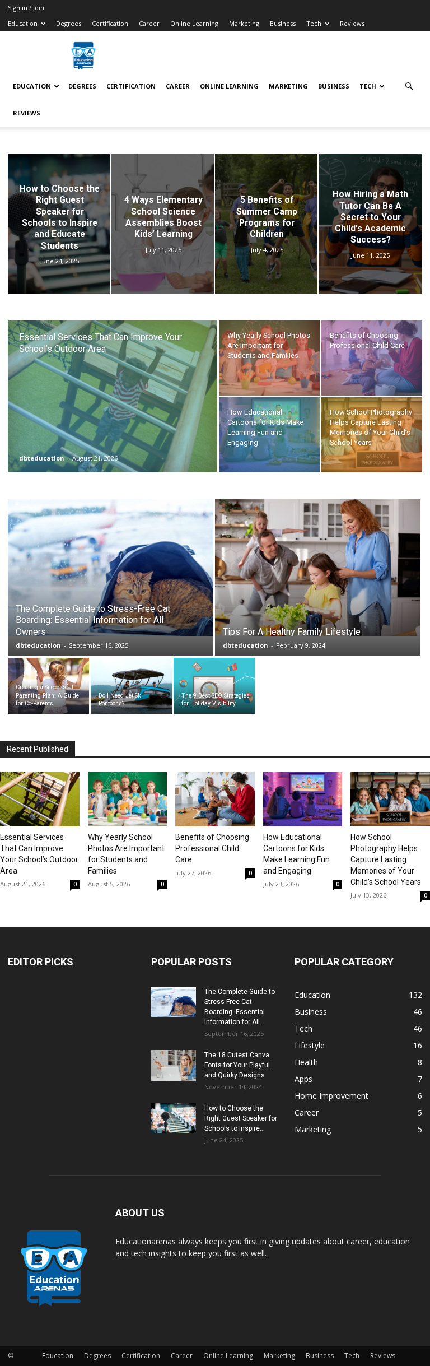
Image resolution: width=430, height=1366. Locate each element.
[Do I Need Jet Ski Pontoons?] (131, 686)
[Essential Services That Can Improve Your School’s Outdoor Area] (112, 411)
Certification (110, 23)
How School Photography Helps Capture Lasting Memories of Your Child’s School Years (385, 859)
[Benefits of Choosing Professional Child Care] (371, 358)
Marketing (244, 23)
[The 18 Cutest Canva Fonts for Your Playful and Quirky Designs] (173, 1065)
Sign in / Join (26, 7)
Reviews (352, 23)
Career (149, 23)
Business (283, 23)
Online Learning (194, 23)
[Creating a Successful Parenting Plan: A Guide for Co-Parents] (48, 686)
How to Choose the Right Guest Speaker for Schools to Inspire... (240, 1118)
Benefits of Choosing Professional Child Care (212, 848)
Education (23, 23)
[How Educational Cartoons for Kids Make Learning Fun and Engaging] (269, 434)
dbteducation (41, 458)
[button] (408, 86)
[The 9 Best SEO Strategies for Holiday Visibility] (214, 686)
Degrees (68, 23)
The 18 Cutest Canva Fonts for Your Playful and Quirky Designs (237, 1065)
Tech (313, 23)
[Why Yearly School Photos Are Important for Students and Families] (269, 358)
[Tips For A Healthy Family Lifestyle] (317, 567)
